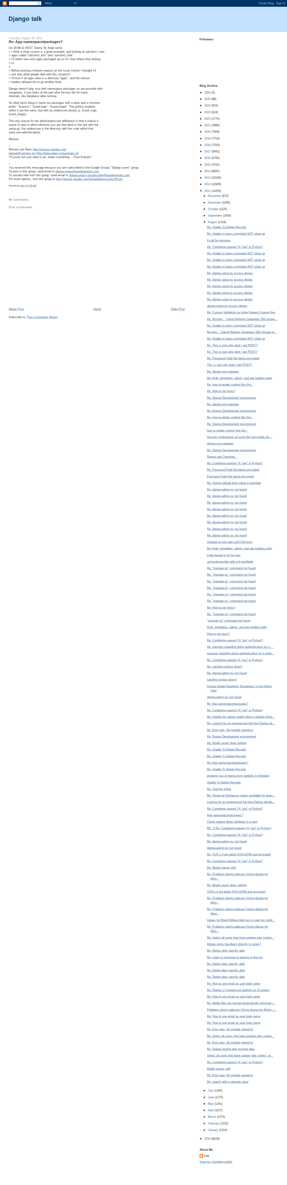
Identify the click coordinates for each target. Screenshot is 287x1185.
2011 (207, 191)
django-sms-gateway (220, 443)
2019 (207, 138)
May (211, 1103)
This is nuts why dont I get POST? (229, 365)
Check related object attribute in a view (232, 821)
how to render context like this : (227, 430)
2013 (207, 177)
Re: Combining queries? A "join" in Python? (235, 247)
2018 (207, 145)
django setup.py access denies (227, 306)
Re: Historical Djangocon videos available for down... (241, 795)
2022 (207, 118)
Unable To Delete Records (224, 782)
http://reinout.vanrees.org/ (49, 149)
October (213, 209)
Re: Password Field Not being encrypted (233, 358)
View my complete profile (216, 1161)
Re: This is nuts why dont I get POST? (232, 345)
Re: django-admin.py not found (227, 489)
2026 (207, 92)
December (215, 196)
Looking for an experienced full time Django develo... (241, 802)
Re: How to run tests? (221, 391)
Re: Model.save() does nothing (227, 743)
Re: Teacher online (219, 789)
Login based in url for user (224, 555)
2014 (207, 171)
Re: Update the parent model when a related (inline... (241, 716)
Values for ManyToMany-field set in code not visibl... (241, 920)
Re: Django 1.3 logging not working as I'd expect (238, 990)
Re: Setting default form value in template (234, 483)
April (211, 1110)
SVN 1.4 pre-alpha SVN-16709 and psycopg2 (236, 891)
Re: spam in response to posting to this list (235, 957)
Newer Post (16, 309)
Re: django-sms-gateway (223, 371)
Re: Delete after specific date (226, 950)
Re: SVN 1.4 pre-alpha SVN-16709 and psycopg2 (239, 854)
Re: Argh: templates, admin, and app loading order (239, 378)
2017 (207, 151)
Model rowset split (218, 1068)
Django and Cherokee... (222, 456)
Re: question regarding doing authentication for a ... (240, 647)
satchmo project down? (222, 679)
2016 (207, 158)
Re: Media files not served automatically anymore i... (241, 1003)
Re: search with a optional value (227, 1081)
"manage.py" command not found (228, 620)
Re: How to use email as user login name (233, 983)
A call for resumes (218, 240)
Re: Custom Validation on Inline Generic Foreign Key (241, 312)
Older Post (178, 309)
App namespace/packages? (225, 815)
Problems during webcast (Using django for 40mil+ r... (241, 1009)
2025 (207, 99)
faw (206, 1156)
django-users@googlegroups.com (77, 171)
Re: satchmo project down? (224, 666)
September (215, 215)
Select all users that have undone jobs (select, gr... (240, 1055)
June (211, 1097)
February (214, 1123)
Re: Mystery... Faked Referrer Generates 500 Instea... (242, 319)
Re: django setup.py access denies (230, 273)
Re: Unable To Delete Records (226, 227)
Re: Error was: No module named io (230, 730)
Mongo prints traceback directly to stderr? (234, 944)
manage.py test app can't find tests (230, 542)
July (211, 1090)
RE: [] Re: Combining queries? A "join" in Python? (239, 828)
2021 (207, 125)
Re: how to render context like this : (230, 384)
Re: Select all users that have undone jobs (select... (240, 937)
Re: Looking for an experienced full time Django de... (241, 723)
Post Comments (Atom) (42, 317)
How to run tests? (218, 634)
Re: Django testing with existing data (230, 1049)
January (213, 1130)
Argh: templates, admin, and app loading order (237, 627)
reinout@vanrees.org (22, 153)
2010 (207, 1138)
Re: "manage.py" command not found (231, 568)
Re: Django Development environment (231, 397)
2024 (207, 105)
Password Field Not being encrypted (230, 476)
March (212, 1116)
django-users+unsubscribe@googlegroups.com (99, 175)
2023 (207, 112)
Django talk (25, 18)
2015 (207, 164)
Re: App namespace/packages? (227, 703)
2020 (207, 131)
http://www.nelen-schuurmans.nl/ (58, 153)
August (213, 222)
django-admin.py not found (224, 697)
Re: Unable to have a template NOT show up (236, 233)
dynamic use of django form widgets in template (238, 775)
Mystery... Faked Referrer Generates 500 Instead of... (242, 332)
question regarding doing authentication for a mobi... (240, 653)
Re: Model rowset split (221, 867)
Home (97, 309)
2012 (207, 184)
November (215, 202)
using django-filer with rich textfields (230, 561)
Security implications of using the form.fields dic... (239, 437)
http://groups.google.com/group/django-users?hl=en (89, 179)
